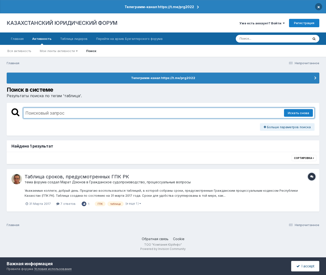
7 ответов (67, 204)
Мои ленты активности (58, 51)
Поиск (91, 51)
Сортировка (303, 158)
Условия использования (53, 269)
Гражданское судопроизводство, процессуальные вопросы (140, 182)
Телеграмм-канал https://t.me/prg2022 (159, 7)
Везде (298, 38)
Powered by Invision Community (163, 249)
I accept (307, 266)
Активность (42, 39)
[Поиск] (314, 38)
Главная (17, 39)
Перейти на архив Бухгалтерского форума (129, 39)
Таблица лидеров (74, 39)
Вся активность (19, 51)
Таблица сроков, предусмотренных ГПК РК (77, 177)
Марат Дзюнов (72, 182)
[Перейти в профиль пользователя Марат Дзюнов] (16, 179)
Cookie (178, 239)
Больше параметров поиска (288, 127)
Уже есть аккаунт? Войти (261, 23)
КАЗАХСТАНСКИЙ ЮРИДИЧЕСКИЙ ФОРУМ (62, 23)
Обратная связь (155, 239)
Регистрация (304, 23)
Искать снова (298, 113)
